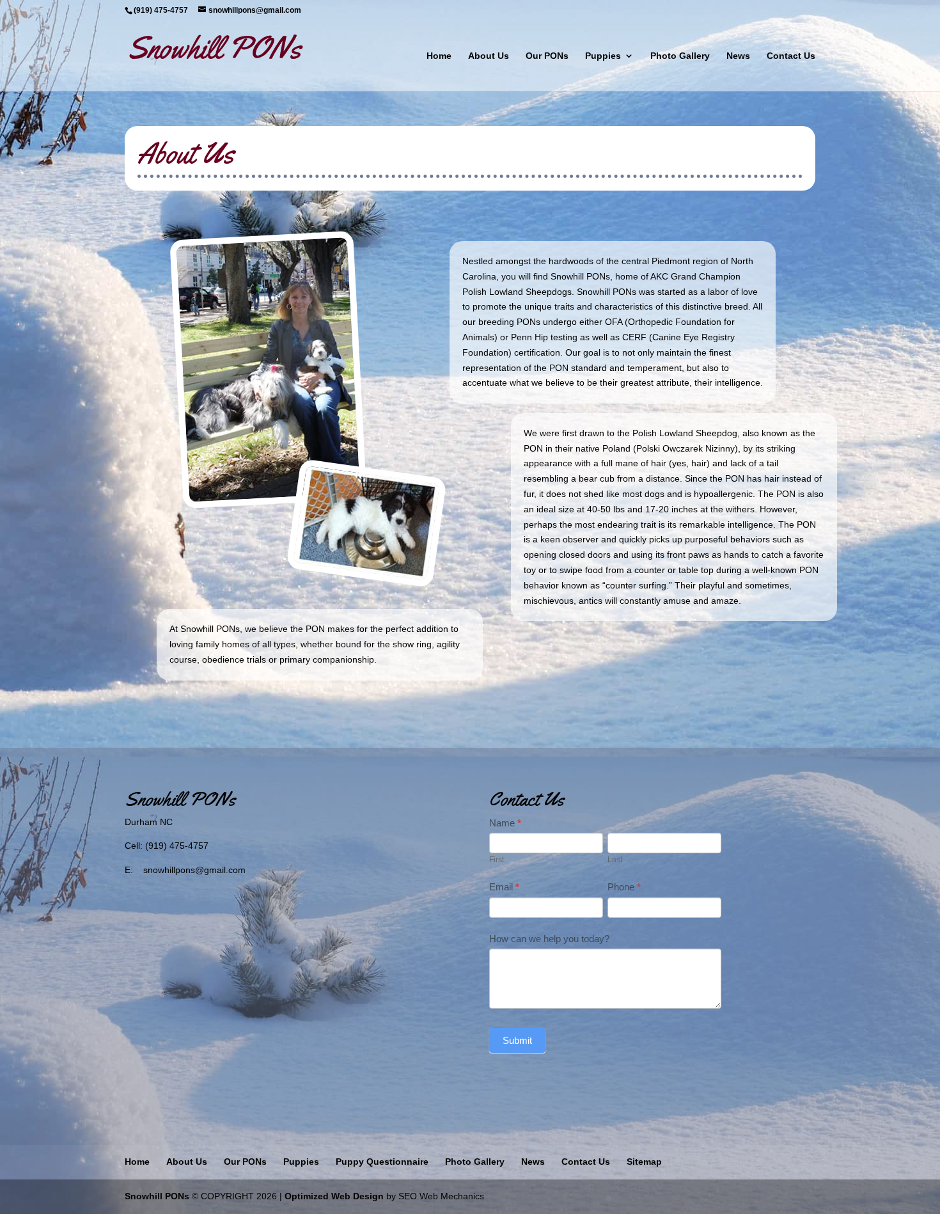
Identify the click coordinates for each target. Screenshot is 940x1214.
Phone (624, 886)
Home (439, 56)
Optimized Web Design (334, 1196)
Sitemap (644, 1161)
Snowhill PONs (157, 1196)
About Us (488, 56)
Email (504, 886)
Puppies (603, 56)
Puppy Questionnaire (382, 1161)
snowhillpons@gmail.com (194, 870)
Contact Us (791, 56)
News (738, 56)
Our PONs (547, 56)
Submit (517, 1040)
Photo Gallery (680, 56)
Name (505, 822)
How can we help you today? (549, 938)
